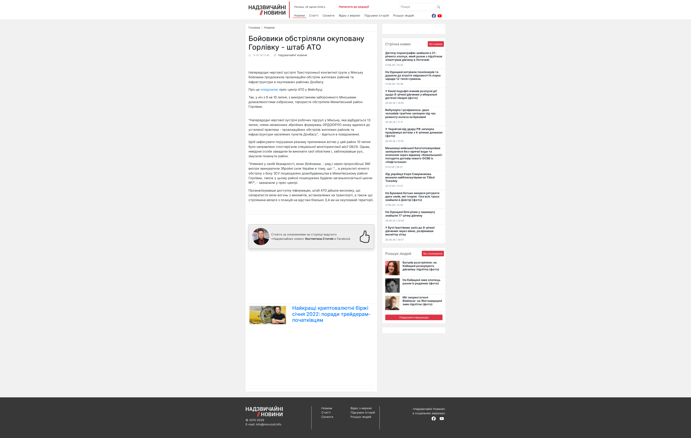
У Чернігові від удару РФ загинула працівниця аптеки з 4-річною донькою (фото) (413, 132)
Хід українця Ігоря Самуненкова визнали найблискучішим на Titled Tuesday (410, 177)
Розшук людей (403, 15)
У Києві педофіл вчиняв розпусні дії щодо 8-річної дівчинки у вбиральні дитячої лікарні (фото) (411, 94)
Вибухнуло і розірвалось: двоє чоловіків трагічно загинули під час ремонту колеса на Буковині (410, 113)
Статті (313, 15)
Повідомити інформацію (414, 317)
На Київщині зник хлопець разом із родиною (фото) (421, 281)
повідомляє (269, 89)
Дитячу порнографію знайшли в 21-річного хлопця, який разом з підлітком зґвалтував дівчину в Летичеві (413, 56)
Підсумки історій (376, 15)
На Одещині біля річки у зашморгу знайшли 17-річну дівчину (410, 213)
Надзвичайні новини (292, 55)
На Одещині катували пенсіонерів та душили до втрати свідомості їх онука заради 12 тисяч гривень (413, 75)
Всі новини (435, 44)
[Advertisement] (311, 277)
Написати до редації (354, 6)
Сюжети (329, 15)
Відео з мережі (349, 15)
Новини (299, 15)
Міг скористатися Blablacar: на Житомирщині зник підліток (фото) (422, 301)
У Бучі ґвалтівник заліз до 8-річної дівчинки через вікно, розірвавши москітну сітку (410, 231)
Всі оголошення (432, 253)
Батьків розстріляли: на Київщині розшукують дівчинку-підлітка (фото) (421, 266)
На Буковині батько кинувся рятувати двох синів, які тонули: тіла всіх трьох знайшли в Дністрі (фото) (412, 196)
